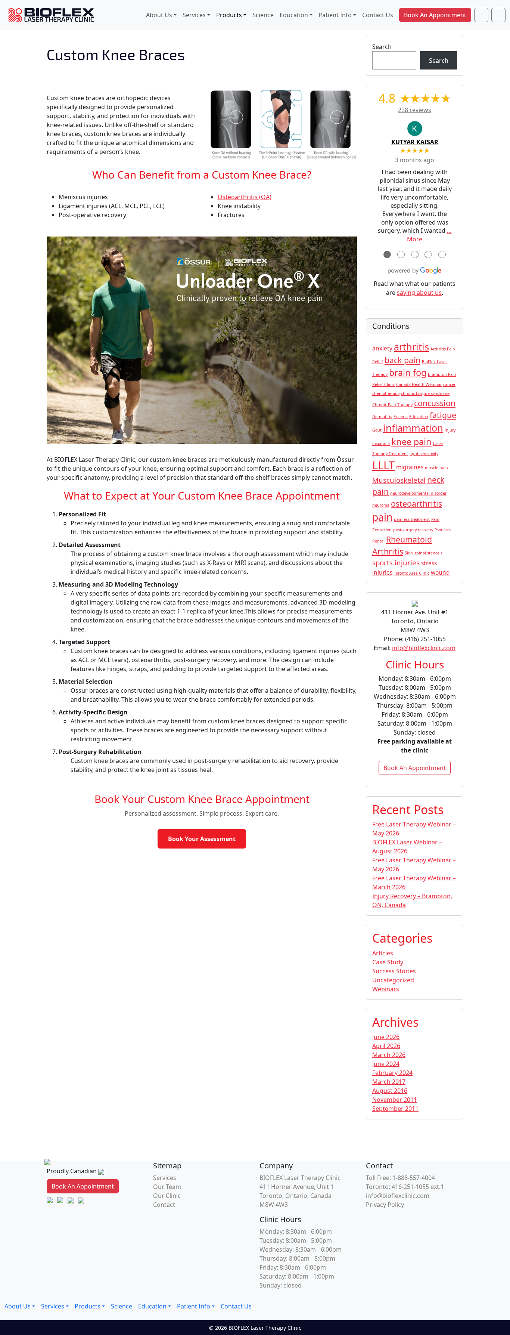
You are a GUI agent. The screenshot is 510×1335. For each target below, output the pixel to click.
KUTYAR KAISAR (414, 142)
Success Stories (394, 971)
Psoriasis (443, 529)
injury (450, 430)
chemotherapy (385, 393)
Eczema (401, 416)
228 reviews (414, 110)
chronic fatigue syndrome (425, 393)
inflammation (413, 427)
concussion (434, 403)
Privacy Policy (385, 1204)
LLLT (383, 465)
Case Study (387, 962)
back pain (402, 360)
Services (194, 15)
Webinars (385, 989)
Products (229, 15)
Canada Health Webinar (419, 384)
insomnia (381, 443)
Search (382, 47)
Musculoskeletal (399, 480)
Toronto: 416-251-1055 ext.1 (405, 1187)
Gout (377, 430)
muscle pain (436, 467)
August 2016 (389, 1091)
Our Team (167, 1187)
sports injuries (396, 562)
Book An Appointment (435, 15)
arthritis (411, 346)
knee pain (411, 442)
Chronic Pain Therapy (392, 404)
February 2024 (392, 1073)
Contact (164, 1204)
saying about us (419, 292)
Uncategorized (393, 980)
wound (440, 572)
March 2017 (388, 1082)
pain (382, 517)
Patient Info (335, 15)
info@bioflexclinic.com (423, 648)
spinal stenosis (428, 553)
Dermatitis (382, 416)
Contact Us (377, 15)
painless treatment (412, 519)
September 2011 (395, 1108)
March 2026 (388, 1055)
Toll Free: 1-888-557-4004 (400, 1178)
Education (294, 15)
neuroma (380, 505)
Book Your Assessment (202, 839)
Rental (378, 541)
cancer (449, 384)
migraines (409, 467)
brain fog (407, 372)
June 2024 (385, 1064)
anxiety (382, 348)
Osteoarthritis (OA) (244, 197)
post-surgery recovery (413, 529)
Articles (382, 953)
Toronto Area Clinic (411, 573)
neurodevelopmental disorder (418, 493)
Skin (409, 553)
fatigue (443, 415)
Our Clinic (167, 1196)
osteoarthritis (416, 503)
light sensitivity (424, 453)
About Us (159, 15)
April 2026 (386, 1046)
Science (263, 15)
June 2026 (385, 1037)
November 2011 (394, 1099)
